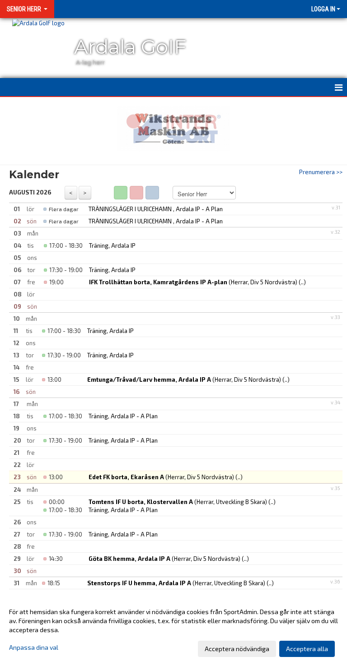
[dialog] (173, 630)
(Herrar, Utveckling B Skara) (178, 501)
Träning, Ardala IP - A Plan (123, 416)
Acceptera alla (307, 648)
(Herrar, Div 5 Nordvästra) (193, 282)
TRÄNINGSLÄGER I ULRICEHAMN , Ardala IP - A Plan (156, 209)
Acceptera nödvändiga (237, 648)
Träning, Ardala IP (112, 245)
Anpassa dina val (33, 647)
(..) (302, 282)
